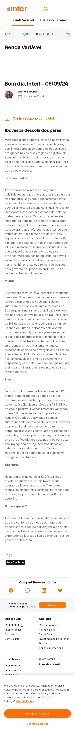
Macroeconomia (48, 625)
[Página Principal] (16, 9)
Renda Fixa (45, 634)
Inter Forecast (13, 629)
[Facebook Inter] (11, 590)
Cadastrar (52, 605)
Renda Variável (23, 20)
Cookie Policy (25, 701)
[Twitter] (60, 590)
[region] (37, 703)
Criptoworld (12, 634)
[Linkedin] (43, 590)
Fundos (43, 643)
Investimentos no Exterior (54, 638)
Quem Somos (47, 658)
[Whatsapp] (27, 590)
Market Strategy (14, 625)
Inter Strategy (13, 665)
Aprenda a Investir (50, 664)
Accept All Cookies (37, 713)
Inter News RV (13, 670)
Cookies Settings (37, 723)
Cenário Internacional (51, 648)
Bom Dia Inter (12, 638)
